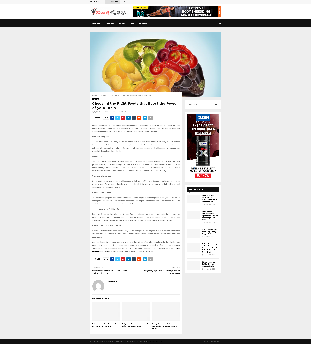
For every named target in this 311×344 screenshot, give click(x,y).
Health (122, 23)
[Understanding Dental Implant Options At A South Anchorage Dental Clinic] (193, 215)
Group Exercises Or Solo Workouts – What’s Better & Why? (164, 326)
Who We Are (215, 342)
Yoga (132, 23)
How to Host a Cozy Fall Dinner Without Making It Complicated (209, 199)
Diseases (143, 23)
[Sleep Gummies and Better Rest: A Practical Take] (193, 265)
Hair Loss (109, 23)
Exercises (96, 99)
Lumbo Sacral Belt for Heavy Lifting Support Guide (209, 232)
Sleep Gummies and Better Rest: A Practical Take (210, 264)
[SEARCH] (216, 104)
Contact (206, 342)
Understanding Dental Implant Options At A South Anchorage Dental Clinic (210, 216)
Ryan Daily (97, 112)
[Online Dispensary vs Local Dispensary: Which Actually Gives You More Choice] (193, 247)
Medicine (96, 23)
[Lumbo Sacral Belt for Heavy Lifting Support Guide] (193, 233)
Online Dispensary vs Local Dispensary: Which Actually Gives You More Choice (209, 248)
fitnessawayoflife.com (154, 341)
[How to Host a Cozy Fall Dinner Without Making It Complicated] (193, 199)
